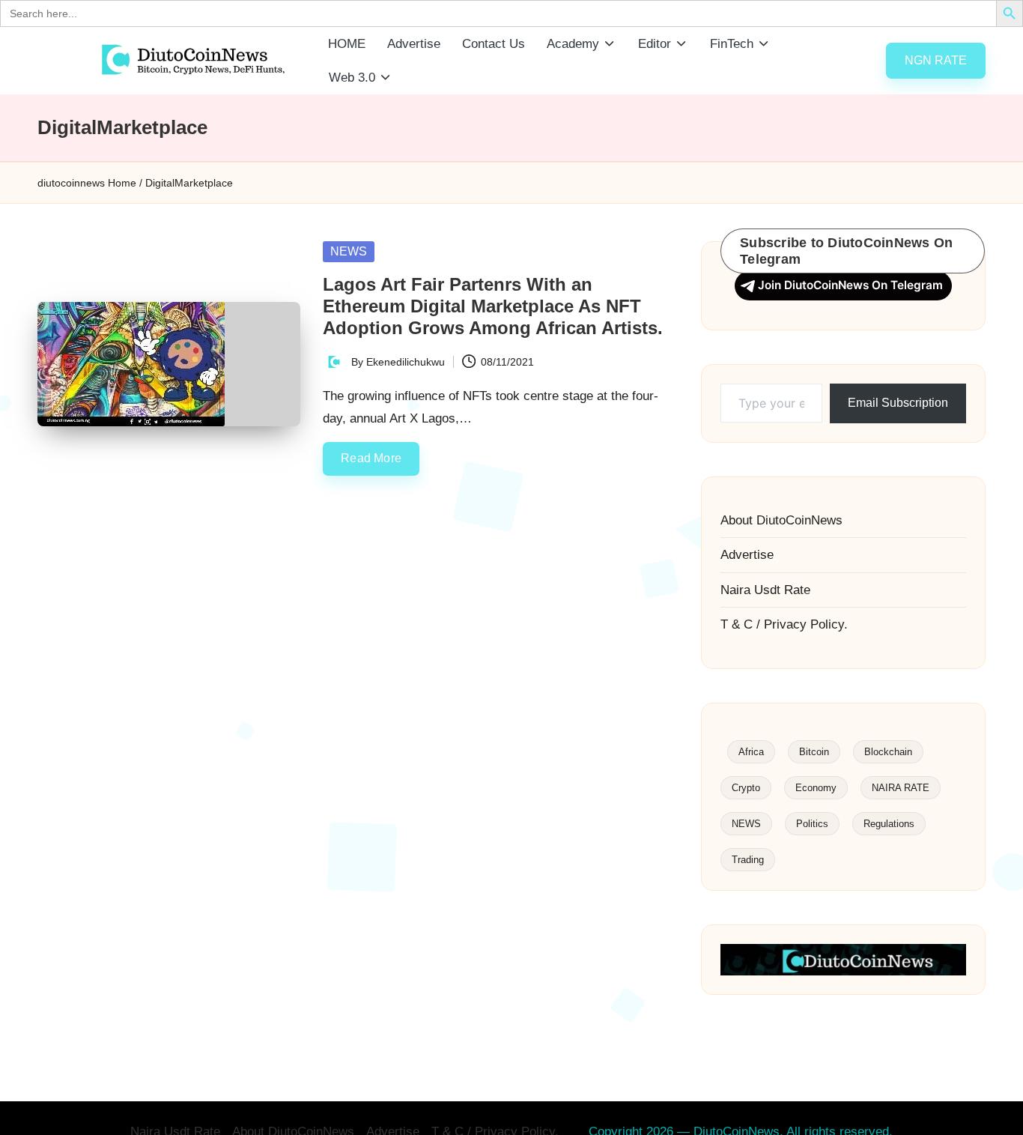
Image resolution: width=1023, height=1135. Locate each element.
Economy (816, 787)
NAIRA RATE (900, 787)
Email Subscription (898, 402)
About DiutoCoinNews (781, 520)
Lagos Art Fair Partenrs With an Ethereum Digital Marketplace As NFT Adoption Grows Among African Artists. (493, 306)
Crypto (746, 787)
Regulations (888, 823)
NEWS (348, 251)
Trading (748, 859)
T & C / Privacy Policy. (784, 624)
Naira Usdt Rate (765, 590)
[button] (936, 60)
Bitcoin (814, 751)
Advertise (747, 555)
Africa (751, 751)
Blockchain (888, 751)
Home (122, 183)
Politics (812, 823)
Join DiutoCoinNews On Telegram (850, 285)
